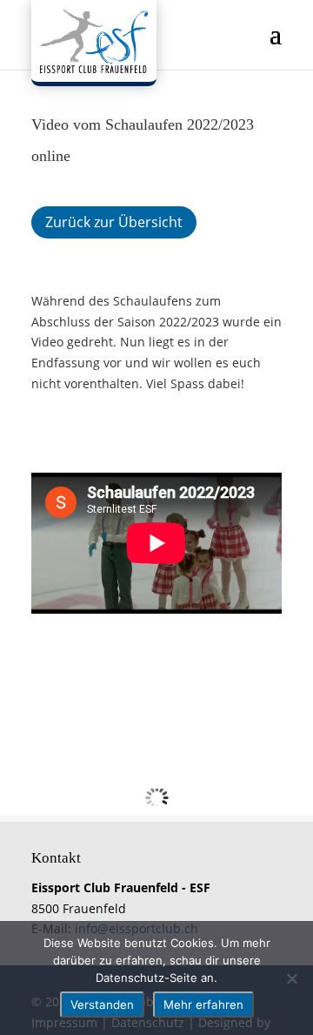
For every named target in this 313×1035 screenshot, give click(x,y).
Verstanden (102, 1004)
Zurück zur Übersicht (114, 222)
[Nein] (291, 978)
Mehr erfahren (203, 1004)
